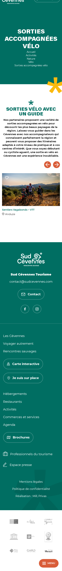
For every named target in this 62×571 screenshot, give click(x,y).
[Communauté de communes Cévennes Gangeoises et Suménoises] (14, 522)
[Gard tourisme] (31, 551)
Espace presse (21, 465)
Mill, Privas (39, 496)
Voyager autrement (18, 344)
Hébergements (15, 394)
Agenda (9, 425)
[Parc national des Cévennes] (31, 537)
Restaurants (12, 402)
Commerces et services (21, 417)
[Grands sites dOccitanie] (48, 537)
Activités (9, 409)
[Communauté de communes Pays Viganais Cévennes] (48, 522)
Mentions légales (31, 481)
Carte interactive (25, 364)
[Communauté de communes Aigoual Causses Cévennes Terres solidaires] (31, 522)
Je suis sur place (25, 378)
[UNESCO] (14, 537)
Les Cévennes (14, 336)
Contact (34, 294)
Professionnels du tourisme (31, 454)
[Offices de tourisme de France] (14, 551)
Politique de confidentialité (31, 489)
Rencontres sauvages (19, 351)
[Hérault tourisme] (48, 551)
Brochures (21, 437)
